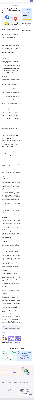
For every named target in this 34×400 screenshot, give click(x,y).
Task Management (9, 383)
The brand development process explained (17, 342)
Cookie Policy (27, 390)
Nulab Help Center (15, 382)
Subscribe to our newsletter (24, 393)
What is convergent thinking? (26, 32)
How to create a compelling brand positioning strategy (10, 343)
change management (16, 223)
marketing (8, 34)
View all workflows (9, 389)
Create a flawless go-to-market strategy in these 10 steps (27, 25)
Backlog (3, 382)
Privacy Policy (27, 389)
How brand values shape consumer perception (5, 342)
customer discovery (13, 172)
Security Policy (27, 388)
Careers (27, 383)
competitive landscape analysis (5, 185)
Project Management (10, 382)
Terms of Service (27, 391)
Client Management (10, 388)
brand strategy (3, 341)
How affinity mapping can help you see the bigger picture (27, 30)
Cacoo (14, 319)
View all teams (9, 390)
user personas (3, 173)
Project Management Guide (22, 382)
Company (27, 382)
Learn (2, 5)
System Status (15, 383)
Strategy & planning (5, 5)
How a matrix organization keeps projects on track (27, 23)
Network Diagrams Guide (22, 388)
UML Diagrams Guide (22, 389)
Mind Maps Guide (21, 390)
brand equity (18, 103)
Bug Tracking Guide (22, 383)
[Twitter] (5, 394)
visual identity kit (14, 219)
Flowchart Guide (21, 391)
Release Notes (15, 388)
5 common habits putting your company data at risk (27, 27)
